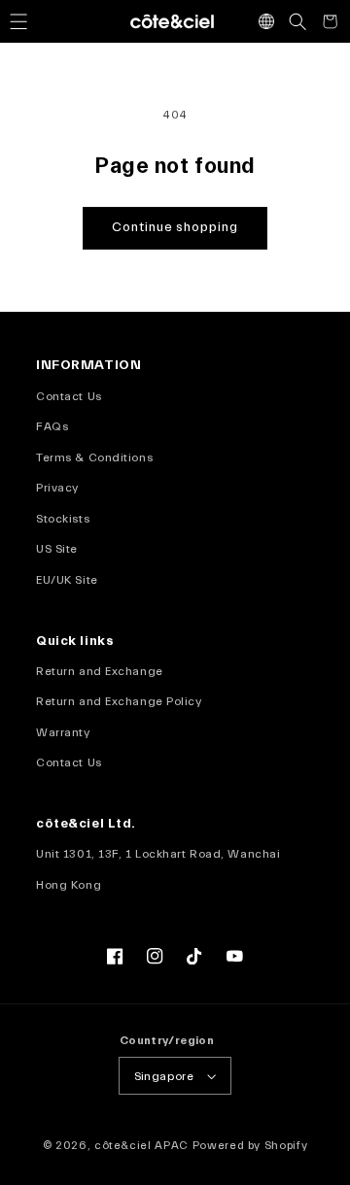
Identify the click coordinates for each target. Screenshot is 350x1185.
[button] (18, 21)
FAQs (52, 426)
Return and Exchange (99, 671)
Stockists (62, 518)
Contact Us (69, 396)
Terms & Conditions (94, 457)
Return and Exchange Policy (118, 701)
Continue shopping (175, 227)
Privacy (57, 487)
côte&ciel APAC (141, 1145)
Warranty (62, 732)
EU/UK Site (67, 580)
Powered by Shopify (250, 1145)
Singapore (163, 1076)
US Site (57, 549)
